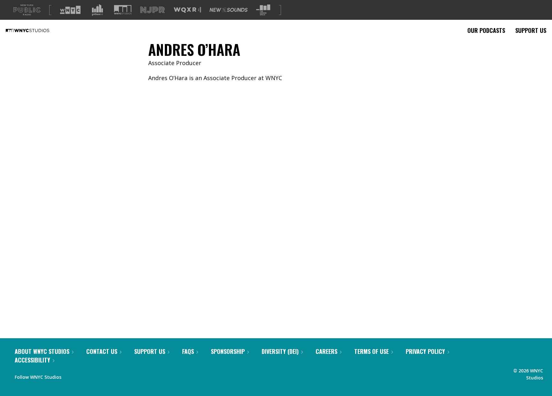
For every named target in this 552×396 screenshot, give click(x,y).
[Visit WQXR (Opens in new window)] (187, 10)
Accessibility (32, 360)
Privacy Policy (425, 351)
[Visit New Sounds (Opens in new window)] (229, 10)
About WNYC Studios (42, 351)
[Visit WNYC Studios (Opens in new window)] (123, 9)
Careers (326, 351)
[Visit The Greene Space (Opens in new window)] (263, 10)
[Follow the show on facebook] (70, 375)
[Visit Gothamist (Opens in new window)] (97, 10)
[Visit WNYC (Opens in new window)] (70, 10)
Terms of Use (371, 351)
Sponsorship (228, 351)
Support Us (530, 30)
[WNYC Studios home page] (35, 30)
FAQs (188, 351)
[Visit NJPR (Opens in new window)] (152, 10)
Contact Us (101, 351)
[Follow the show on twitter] (83, 375)
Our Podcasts (486, 30)
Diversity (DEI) (280, 351)
